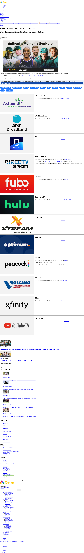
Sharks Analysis (8, 526)
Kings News (7, 518)
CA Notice (5, 473)
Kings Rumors (8, 522)
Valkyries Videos (8, 531)
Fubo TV (66, 179)
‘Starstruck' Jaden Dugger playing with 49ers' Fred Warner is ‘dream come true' (19, 380)
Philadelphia (5, 461)
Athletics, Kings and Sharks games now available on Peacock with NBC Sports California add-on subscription (29, 349)
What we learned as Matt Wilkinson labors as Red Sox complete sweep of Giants (19, 398)
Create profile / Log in (4, 17)
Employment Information (8, 474)
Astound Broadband (65, 98)
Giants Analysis (8, 511)
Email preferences (3, 19)
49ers (4, 6)
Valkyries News (8, 530)
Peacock (11, 75)
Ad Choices (5, 477)
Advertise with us (6, 471)
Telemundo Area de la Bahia (13, 541)
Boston (4, 460)
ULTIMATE (52, 161)
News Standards (6, 468)
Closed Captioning (6, 475)
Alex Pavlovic (8, 508)
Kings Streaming (6, 453)
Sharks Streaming (6, 454)
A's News (7, 513)
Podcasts (2, 14)
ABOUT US (5, 466)
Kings (4, 10)
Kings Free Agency (9, 520)
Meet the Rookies (6, 377)
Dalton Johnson (8, 498)
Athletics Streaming (7, 452)
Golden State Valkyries (7, 528)
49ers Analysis (8, 505)
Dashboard (2, 18)
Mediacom (63, 220)
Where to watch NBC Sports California (11, 451)
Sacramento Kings (33, 75)
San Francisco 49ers (7, 386)
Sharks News (8, 525)
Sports (1, 25)
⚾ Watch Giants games (44, 23)
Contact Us (5, 467)
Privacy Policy (6, 470)
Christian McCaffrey (7, 404)
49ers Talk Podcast (9, 500)
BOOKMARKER (4, 37)
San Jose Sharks (41, 75)
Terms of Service (6, 469)
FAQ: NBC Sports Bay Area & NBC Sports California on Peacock (18, 360)
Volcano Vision (64, 280)
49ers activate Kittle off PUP (6, 23)
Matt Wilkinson (6, 395)
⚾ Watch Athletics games (54, 23)
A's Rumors (7, 515)
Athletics (4, 8)
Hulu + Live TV (67, 199)
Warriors (4, 5)
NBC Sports (21, 541)
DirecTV (63, 139)
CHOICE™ (47, 161)
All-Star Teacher (6, 532)
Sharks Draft (7, 527)
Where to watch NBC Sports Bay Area (11, 447)
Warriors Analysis (9, 497)
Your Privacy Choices (8, 476)
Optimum (63, 240)
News (1, 358)
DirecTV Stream (67, 159)
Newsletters (2, 15)
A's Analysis (7, 514)
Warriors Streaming (7, 450)
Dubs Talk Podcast (9, 493)
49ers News (7, 504)
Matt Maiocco (8, 501)
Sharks (4, 11)
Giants (4, 7)
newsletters (5, 539)
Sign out (1, 20)
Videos (1, 13)
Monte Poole (8, 494)
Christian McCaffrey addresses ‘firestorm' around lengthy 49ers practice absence (19, 416)
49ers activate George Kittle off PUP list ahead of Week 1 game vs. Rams (18, 389)
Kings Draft (7, 521)
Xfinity (62, 300)
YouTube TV (66, 321)
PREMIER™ (59, 161)
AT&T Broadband (65, 118)
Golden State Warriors (7, 492)
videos (4, 536)
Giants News (8, 509)
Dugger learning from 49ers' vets (19, 23)
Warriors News (8, 495)
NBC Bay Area (3, 541)
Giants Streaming (6, 448)
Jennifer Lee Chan (9, 502)
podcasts (4, 538)
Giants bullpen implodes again (32, 23)
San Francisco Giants (7, 506)
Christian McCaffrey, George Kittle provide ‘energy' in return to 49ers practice (19, 407)
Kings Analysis (8, 519)
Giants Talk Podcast (9, 507)
